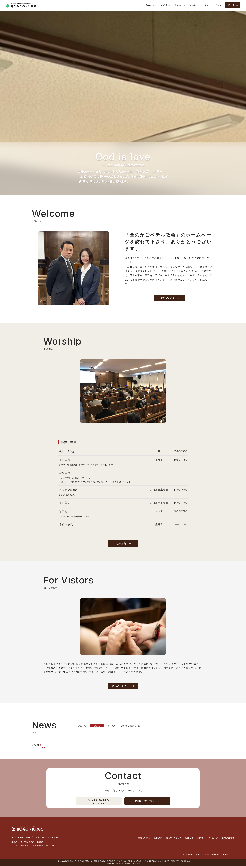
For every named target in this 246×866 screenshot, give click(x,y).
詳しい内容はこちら (68, 495)
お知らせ (194, 5)
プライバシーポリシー (190, 854)
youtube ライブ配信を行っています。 (75, 516)
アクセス (204, 5)
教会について (152, 5)
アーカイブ (216, 5)
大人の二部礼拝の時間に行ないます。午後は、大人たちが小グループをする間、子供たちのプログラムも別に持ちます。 (96, 480)
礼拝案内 (165, 5)
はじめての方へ (179, 5)
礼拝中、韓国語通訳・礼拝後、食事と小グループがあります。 (87, 465)
